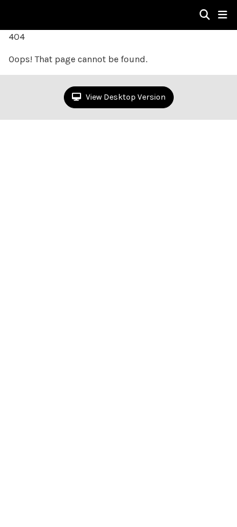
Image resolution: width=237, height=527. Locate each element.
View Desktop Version (125, 97)
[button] (222, 15)
